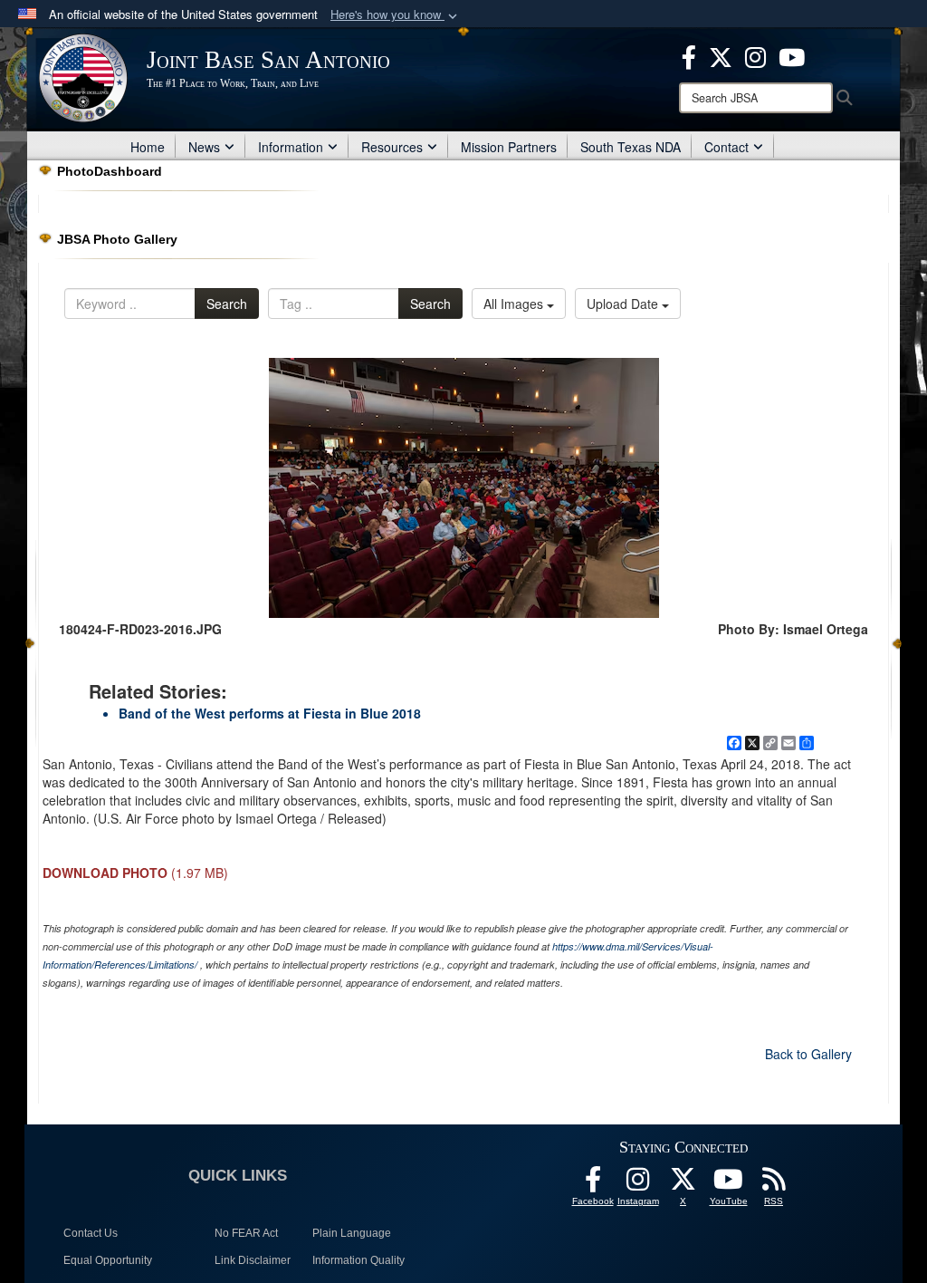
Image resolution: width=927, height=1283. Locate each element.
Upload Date (624, 303)
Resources (392, 147)
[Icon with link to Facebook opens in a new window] (689, 55)
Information (290, 147)
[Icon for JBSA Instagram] (638, 1184)
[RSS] (774, 1184)
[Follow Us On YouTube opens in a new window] (728, 1184)
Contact (726, 147)
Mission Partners (509, 147)
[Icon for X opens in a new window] (720, 55)
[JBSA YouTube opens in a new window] (792, 55)
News (204, 147)
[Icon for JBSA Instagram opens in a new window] (755, 55)
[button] (395, 14)
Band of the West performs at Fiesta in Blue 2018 (270, 713)
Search (226, 303)
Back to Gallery (808, 1054)
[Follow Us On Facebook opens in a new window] (593, 1184)
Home (147, 147)
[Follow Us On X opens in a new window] (683, 1184)
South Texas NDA (630, 147)
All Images (515, 303)
